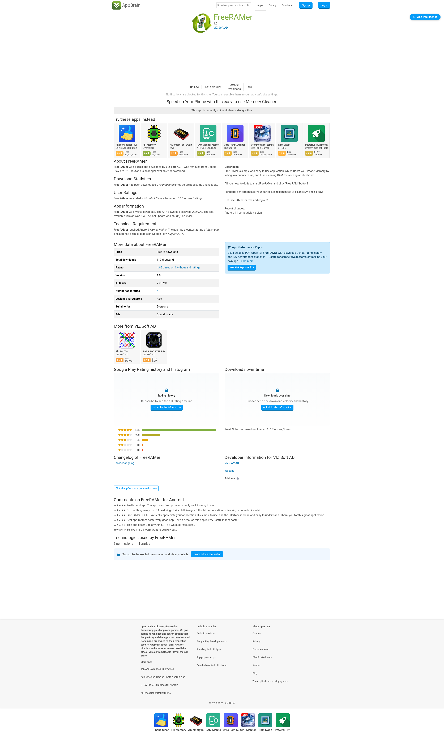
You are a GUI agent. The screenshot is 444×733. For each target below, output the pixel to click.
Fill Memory (149, 144)
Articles (257, 665)
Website (229, 471)
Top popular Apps (206, 657)
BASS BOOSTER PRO (154, 351)
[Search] (248, 5)
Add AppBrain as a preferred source (137, 488)
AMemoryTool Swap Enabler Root (181, 144)
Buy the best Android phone (211, 665)
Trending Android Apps (209, 649)
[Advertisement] (218, 58)
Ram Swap (284, 144)
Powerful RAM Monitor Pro (316, 144)
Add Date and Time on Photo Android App (163, 677)
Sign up (306, 5)
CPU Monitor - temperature (262, 144)
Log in (324, 5)
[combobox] (231, 5)
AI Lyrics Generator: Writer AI (156, 693)
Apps (260, 5)
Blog (255, 673)
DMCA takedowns (262, 657)
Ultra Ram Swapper (234, 144)
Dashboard (287, 5)
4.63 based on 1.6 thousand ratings (178, 267)
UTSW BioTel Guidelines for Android (159, 685)
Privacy (257, 641)
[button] (277, 479)
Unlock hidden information (166, 407)
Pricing (272, 5)
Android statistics (206, 633)
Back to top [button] (435, 701)
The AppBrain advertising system (270, 681)
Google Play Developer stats (212, 641)
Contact (257, 633)
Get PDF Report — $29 (242, 267)
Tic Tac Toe (122, 351)
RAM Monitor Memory (208, 144)
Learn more (246, 261)
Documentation (261, 649)
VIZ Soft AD (145, 326)
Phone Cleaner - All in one (127, 144)
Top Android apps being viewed (157, 669)
